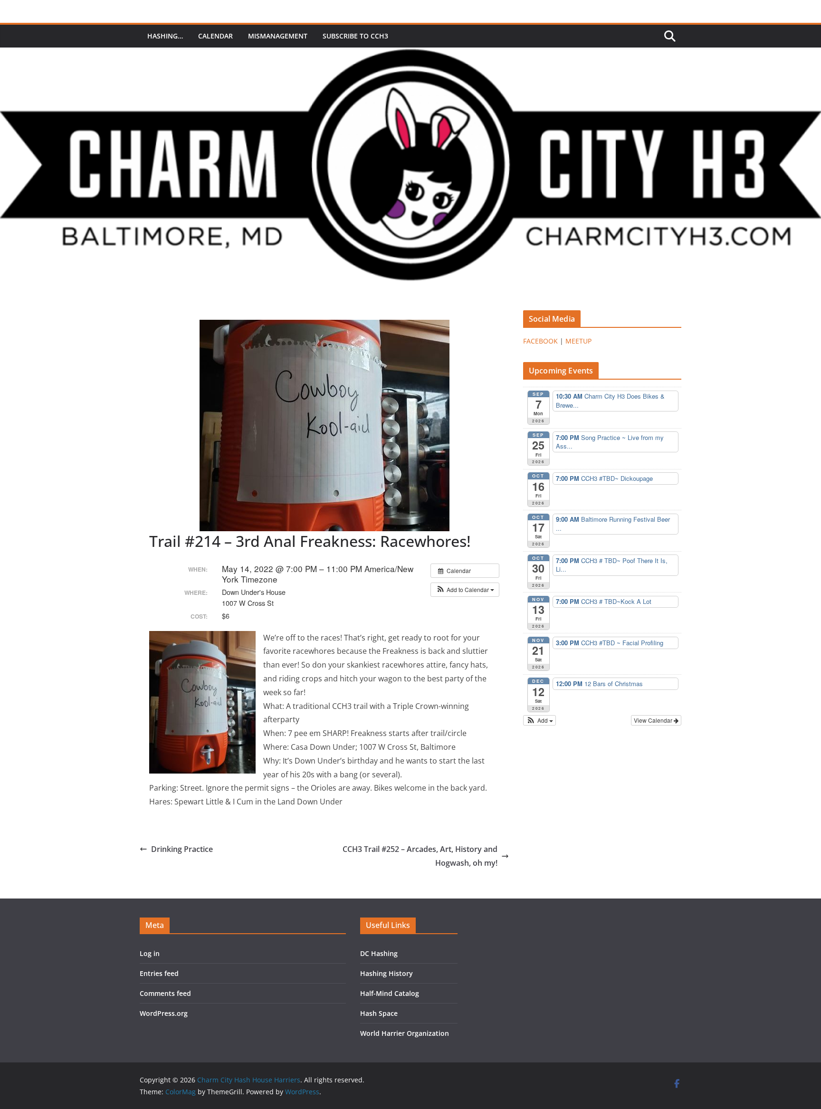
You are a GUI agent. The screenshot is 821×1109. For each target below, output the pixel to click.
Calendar (215, 35)
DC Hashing (379, 953)
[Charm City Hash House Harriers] (410, 54)
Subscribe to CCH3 (355, 35)
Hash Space (379, 1013)
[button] (465, 589)
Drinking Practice (182, 849)
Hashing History (386, 973)
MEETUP (578, 340)
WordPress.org (164, 1013)
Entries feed (159, 973)
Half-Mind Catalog (389, 993)
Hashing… (165, 35)
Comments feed (165, 993)
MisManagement (277, 35)
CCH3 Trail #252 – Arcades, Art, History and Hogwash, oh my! (420, 856)
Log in (150, 953)
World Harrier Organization (404, 1033)
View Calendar (654, 720)
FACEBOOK (540, 340)
